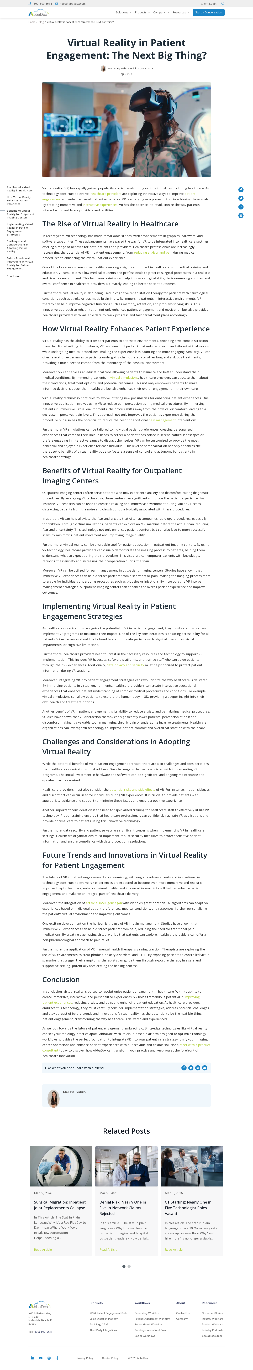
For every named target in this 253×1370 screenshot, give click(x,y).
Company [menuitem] (182, 1318)
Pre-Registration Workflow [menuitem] (150, 1330)
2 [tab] (129, 1266)
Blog (41, 22)
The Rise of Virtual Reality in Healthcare (20, 188)
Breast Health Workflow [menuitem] (148, 1324)
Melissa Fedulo (129, 68)
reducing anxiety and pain (153, 252)
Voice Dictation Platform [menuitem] (103, 1318)
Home (31, 22)
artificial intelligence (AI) (104, 903)
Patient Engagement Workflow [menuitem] (152, 1318)
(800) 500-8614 (42, 4)
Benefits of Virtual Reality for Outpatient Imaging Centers (20, 214)
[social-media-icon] (32, 1358)
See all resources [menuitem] (212, 1335)
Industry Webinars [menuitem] (212, 1318)
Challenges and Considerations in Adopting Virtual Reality (18, 246)
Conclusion (13, 276)
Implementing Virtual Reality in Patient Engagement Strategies (20, 229)
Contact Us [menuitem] (183, 1313)
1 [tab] (124, 1266)
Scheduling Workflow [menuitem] (147, 1313)
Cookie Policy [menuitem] (110, 1358)
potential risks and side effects (132, 789)
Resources (179, 12)
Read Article (43, 1249)
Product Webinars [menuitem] (212, 1324)
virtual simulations (124, 377)
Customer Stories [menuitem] (212, 1313)
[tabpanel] (61, 1201)
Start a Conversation (208, 12)
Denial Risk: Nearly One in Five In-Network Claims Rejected (122, 1207)
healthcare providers (105, 194)
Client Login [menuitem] (209, 4)
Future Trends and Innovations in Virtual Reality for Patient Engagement (20, 263)
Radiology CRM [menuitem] (98, 1324)
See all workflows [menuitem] (144, 1335)
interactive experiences (100, 205)
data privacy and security (125, 665)
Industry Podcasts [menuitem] (212, 1330)
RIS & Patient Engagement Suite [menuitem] (108, 1313)
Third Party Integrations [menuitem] (103, 1330)
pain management (162, 420)
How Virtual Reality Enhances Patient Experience (19, 201)
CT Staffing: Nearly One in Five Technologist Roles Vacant (188, 1207)
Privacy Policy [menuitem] (85, 1358)
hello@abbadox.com (73, 4)
